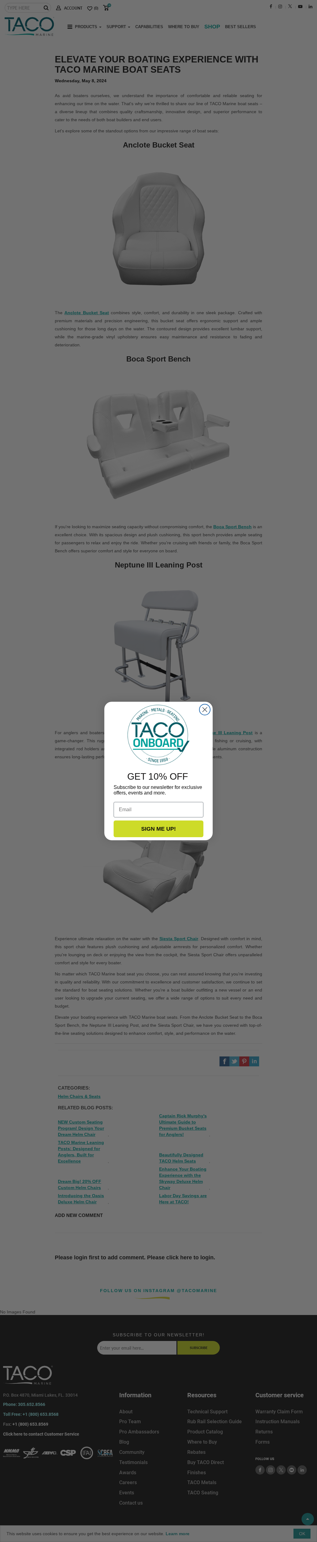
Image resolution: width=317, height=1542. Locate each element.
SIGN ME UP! (158, 829)
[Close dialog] (204, 709)
